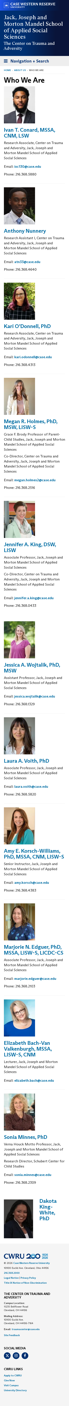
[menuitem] (34, 1375)
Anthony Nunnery (25, 231)
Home (7, 70)
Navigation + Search (25, 62)
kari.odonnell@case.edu (33, 357)
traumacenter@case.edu (26, 1329)
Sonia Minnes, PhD (25, 1137)
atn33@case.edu (27, 262)
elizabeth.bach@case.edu (34, 1080)
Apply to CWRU (13, 1375)
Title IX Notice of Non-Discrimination (25, 1282)
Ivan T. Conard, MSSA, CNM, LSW (29, 133)
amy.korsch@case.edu (31, 882)
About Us (20, 70)
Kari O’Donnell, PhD (27, 326)
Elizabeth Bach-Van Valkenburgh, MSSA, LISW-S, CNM (28, 1049)
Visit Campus (11, 1385)
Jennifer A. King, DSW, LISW (30, 547)
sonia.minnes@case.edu (32, 1175)
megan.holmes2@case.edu (35, 480)
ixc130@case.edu (27, 166)
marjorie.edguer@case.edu (35, 978)
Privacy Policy (28, 1277)
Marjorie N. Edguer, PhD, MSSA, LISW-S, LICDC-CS (33, 950)
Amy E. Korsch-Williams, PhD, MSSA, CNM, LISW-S (34, 854)
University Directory (15, 1390)
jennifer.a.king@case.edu (34, 598)
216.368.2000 (12, 1272)
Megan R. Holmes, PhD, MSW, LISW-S (30, 424)
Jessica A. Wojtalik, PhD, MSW (32, 668)
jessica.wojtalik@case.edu (34, 696)
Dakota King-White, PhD (48, 1210)
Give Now (9, 1380)
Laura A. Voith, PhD (26, 761)
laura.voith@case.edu (31, 786)
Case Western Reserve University (31, 1263)
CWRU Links (13, 1369)
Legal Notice (11, 1277)
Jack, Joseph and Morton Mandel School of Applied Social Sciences (33, 27)
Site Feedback (12, 1335)
